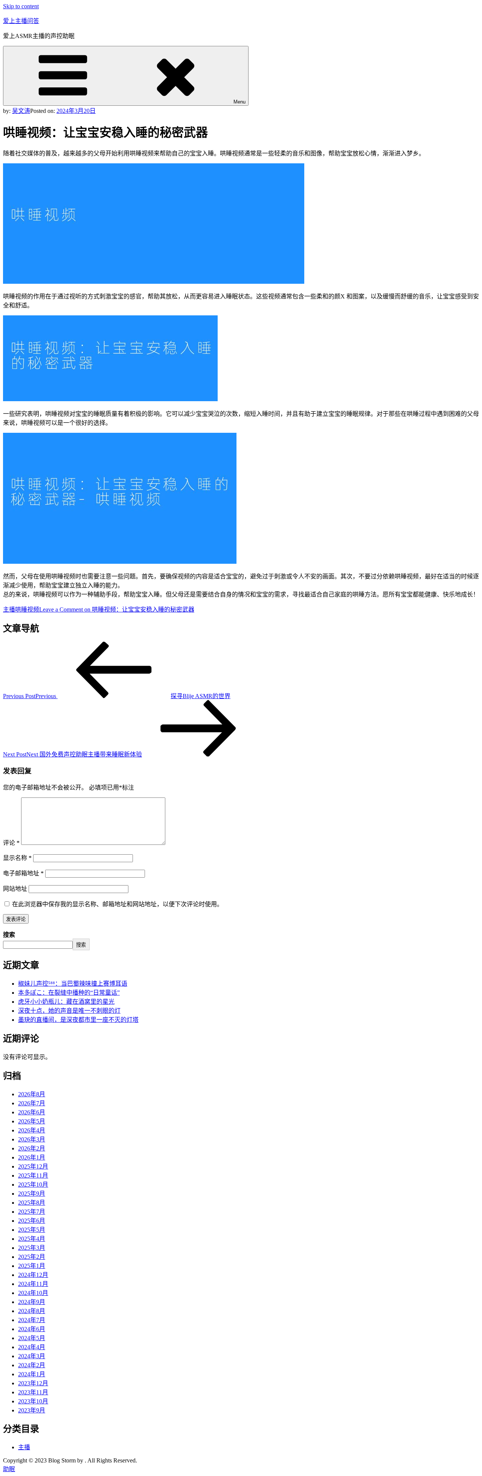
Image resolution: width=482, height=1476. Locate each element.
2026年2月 (31, 1148)
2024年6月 (31, 1329)
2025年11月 (33, 1175)
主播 (9, 609)
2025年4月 (31, 1239)
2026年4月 (31, 1130)
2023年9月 (31, 1410)
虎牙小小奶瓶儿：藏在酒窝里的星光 (66, 1001)
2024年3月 (31, 1356)
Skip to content (21, 6)
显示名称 (17, 858)
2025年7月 (31, 1211)
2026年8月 (31, 1094)
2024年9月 (31, 1302)
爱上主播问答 (21, 21)
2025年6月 (31, 1220)
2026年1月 (31, 1157)
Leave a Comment (116, 609)
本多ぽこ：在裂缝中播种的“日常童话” (69, 992)
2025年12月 (33, 1166)
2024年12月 (33, 1275)
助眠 (9, 1469)
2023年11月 (33, 1392)
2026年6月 (31, 1112)
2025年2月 (31, 1257)
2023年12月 (33, 1383)
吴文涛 (21, 111)
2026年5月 (31, 1121)
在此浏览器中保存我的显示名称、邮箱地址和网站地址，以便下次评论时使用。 (117, 904)
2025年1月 (31, 1266)
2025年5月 (31, 1229)
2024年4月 (31, 1347)
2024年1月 (31, 1374)
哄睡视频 (27, 609)
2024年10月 (33, 1293)
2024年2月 (31, 1365)
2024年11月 (33, 1284)
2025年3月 (31, 1248)
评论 (11, 843)
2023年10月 (33, 1401)
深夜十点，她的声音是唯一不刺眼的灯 (69, 1010)
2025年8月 (31, 1202)
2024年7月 (31, 1320)
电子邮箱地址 (23, 873)
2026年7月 (31, 1103)
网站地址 (15, 889)
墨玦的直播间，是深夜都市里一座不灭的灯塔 (78, 1019)
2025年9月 (31, 1193)
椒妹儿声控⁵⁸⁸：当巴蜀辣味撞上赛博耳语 (72, 983)
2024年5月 (31, 1338)
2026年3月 (31, 1139)
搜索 (9, 934)
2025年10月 (33, 1184)
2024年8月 (31, 1311)
